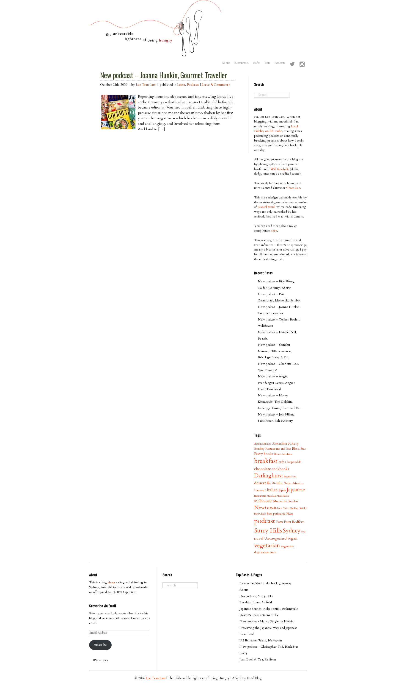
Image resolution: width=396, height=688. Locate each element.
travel (258, 538)
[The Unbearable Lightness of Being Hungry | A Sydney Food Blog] (155, 52)
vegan (292, 538)
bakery (293, 443)
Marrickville (283, 496)
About (226, 63)
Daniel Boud (266, 207)
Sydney (291, 531)
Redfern (298, 521)
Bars (267, 63)
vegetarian (267, 545)
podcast (264, 521)
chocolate (262, 469)
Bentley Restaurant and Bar (272, 448)
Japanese (296, 489)
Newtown (265, 507)
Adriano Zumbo (262, 444)
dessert (260, 483)
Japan (282, 490)
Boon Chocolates (283, 454)
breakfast (266, 461)
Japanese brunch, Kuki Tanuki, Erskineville (268, 609)
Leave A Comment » (216, 85)
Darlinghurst (268, 475)
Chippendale (293, 462)
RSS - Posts (100, 660)
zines (273, 552)
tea (303, 531)
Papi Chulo (260, 513)
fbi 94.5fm (275, 483)
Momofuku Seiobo (285, 501)
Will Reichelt (279, 169)
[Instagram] (302, 65)
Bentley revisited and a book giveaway (265, 583)
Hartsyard (260, 490)
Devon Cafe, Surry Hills (255, 596)
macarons (260, 496)
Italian (272, 490)
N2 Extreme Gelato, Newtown (260, 640)
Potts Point (283, 522)
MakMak (271, 496)
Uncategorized (275, 538)
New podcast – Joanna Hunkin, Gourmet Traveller (163, 75)
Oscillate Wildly (298, 508)
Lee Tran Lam (146, 85)
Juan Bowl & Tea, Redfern (257, 659)
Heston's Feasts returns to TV (259, 615)
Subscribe (100, 645)
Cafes (256, 63)
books (268, 453)
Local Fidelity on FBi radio (276, 128)
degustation (290, 476)
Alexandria (279, 443)
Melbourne (263, 501)
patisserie (279, 513)
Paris (269, 513)
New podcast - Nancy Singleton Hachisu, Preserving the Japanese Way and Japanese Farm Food (268, 627)
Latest (181, 85)
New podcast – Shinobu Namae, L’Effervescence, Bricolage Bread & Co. (275, 351)
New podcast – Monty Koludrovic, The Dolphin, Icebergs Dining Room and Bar (279, 401)
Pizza (289, 513)
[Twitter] (292, 65)
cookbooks (280, 469)
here (274, 230)
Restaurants (241, 63)
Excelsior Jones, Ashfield (255, 602)
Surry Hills (268, 530)
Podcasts (280, 63)
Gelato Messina (294, 483)
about (111, 582)
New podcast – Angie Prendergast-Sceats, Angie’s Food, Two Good (276, 382)
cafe (281, 462)
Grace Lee (293, 188)
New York (283, 508)
